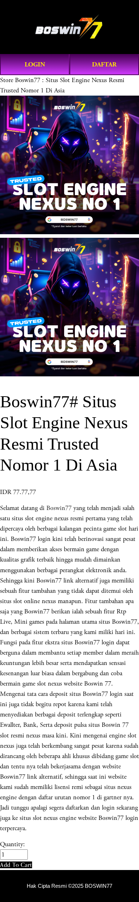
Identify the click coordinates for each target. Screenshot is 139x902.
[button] (16, 864)
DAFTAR (104, 64)
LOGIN (35, 64)
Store (6, 80)
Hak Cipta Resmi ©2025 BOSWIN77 (69, 886)
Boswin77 (59, 508)
